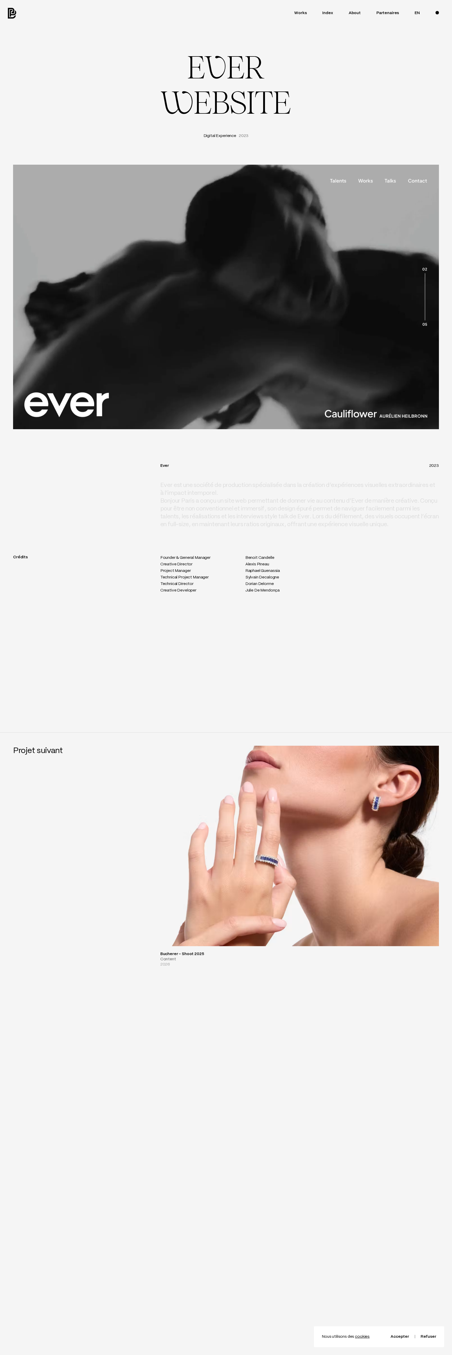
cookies (362, 1337)
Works (300, 13)
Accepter (400, 1337)
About (355, 13)
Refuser (428, 1337)
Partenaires (387, 13)
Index (327, 13)
